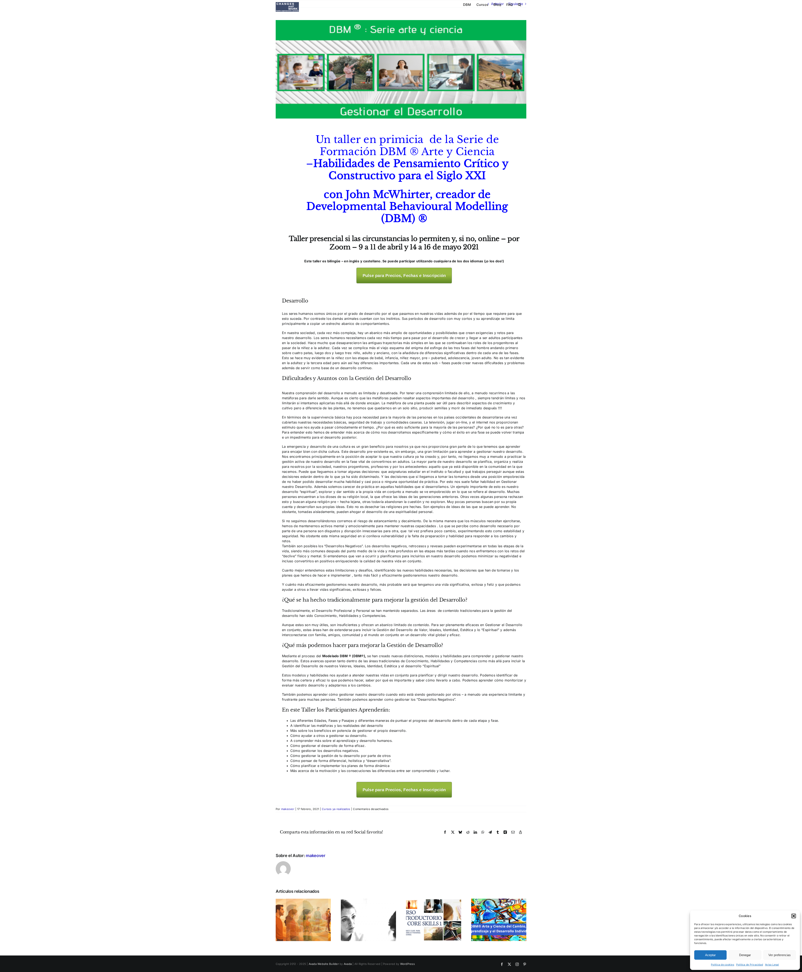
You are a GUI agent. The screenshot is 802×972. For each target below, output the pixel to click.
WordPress (407, 964)
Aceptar (710, 955)
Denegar (745, 955)
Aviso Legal (772, 964)
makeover (287, 809)
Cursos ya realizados (336, 809)
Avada (348, 964)
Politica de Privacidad (749, 964)
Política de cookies (722, 964)
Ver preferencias (779, 955)
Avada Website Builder (324, 964)
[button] (794, 916)
